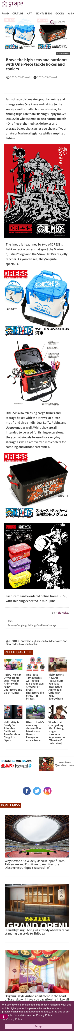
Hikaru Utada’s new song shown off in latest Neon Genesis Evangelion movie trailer (35, 731)
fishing (31, 625)
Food (5, 13)
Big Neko (62, 612)
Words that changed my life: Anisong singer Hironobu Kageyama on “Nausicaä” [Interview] (56, 733)
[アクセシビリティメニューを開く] (4, 1016)
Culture (17, 13)
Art (29, 13)
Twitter (37, 791)
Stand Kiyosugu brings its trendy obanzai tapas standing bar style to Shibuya (37, 931)
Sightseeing (44, 13)
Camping (21, 625)
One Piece (41, 625)
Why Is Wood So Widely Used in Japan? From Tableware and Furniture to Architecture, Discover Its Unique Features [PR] (35, 864)
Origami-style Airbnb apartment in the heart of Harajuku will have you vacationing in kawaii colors (37, 999)
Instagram (47, 791)
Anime (11, 625)
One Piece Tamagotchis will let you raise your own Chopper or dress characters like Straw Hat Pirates (35, 686)
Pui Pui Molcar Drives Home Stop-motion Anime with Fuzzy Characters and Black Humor (13, 683)
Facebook (27, 791)
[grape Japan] (7, 641)
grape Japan (12, 5)
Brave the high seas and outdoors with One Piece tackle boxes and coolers (37, 64)
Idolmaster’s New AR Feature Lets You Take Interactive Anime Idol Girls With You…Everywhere (56, 686)
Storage (52, 625)
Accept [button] (38, 1026)
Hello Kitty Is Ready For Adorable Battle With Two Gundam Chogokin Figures (12, 731)
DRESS (61, 596)
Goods (60, 13)
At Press (66, 53)
